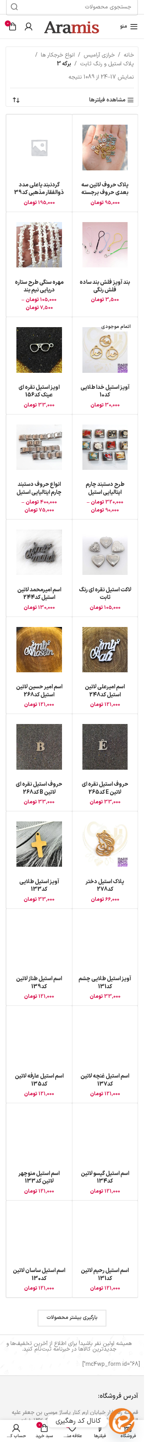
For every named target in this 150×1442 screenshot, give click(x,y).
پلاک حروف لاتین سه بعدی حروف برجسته (104, 189)
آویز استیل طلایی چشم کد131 (104, 983)
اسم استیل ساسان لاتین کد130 (39, 1274)
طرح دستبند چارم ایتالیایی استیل (105, 488)
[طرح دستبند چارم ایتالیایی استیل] (105, 447)
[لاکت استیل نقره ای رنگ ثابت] (105, 552)
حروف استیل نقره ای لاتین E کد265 (105, 788)
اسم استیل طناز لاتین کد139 (39, 983)
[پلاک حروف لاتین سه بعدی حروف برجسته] (105, 147)
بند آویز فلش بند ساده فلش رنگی (105, 286)
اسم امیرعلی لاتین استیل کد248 (105, 691)
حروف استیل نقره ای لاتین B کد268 (39, 788)
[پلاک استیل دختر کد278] (105, 844)
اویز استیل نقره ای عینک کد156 (39, 391)
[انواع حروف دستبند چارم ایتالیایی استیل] (39, 447)
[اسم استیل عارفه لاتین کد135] (39, 1039)
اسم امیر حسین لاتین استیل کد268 (39, 691)
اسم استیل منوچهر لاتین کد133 (39, 1177)
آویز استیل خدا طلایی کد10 (105, 391)
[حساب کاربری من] (28, 26)
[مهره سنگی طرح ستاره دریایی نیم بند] (39, 245)
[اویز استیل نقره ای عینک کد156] (39, 350)
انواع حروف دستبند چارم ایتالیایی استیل (39, 488)
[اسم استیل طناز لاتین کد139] (39, 942)
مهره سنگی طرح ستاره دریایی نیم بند (39, 286)
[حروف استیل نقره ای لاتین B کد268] (39, 747)
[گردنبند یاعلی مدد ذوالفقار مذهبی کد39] (39, 147)
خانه (129, 55)
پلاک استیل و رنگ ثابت (107, 64)
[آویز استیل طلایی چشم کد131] (105, 942)
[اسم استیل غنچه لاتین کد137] (105, 1039)
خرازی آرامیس (99, 55)
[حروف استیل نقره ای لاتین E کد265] (105, 747)
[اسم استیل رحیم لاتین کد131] (105, 1233)
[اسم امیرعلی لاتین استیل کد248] (105, 650)
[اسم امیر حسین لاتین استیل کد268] (39, 650)
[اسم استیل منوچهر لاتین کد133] (39, 1136)
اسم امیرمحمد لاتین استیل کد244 (39, 594)
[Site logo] (72, 26)
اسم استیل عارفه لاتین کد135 (39, 1080)
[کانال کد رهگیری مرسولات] (121, 1421)
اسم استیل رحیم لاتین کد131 (105, 1274)
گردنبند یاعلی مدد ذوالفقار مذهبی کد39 (39, 189)
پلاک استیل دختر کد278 (105, 886)
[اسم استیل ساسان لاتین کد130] (39, 1233)
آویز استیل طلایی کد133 (39, 886)
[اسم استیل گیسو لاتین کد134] (105, 1136)
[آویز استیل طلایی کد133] (39, 844)
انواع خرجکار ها (58, 55)
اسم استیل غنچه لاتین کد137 (104, 1080)
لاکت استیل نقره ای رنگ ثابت (105, 594)
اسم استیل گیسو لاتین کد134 (105, 1177)
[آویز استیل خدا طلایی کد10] (105, 350)
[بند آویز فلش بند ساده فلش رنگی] (105, 245)
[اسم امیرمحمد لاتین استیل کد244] (39, 552)
